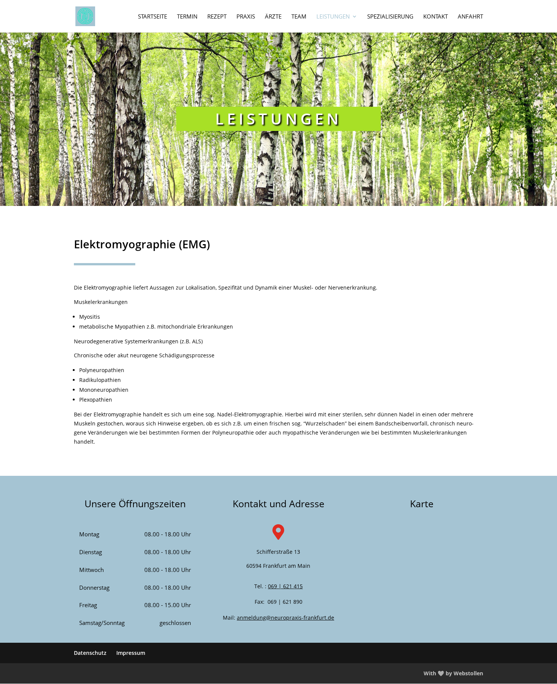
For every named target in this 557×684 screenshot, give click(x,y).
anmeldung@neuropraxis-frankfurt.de (285, 617)
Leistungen (333, 17)
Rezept (217, 17)
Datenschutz (90, 652)
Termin (187, 17)
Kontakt (435, 17)
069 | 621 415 (285, 586)
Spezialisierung (390, 17)
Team (299, 17)
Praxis (245, 17)
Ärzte (273, 17)
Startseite (152, 17)
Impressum (130, 652)
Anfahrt (470, 17)
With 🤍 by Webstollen (453, 673)
